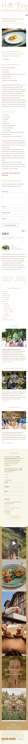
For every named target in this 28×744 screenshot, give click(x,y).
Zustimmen (5, 738)
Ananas (14, 237)
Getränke (5, 307)
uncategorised (5, 315)
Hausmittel (4, 297)
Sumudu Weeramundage (12, 23)
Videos (3, 317)
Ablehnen (12, 738)
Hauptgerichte (7, 309)
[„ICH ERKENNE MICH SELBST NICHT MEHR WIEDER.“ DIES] (14, 640)
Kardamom (7, 239)
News (3, 301)
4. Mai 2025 (4, 23)
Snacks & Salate (7, 311)
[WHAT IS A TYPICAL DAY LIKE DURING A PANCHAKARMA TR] (14, 672)
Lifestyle (4, 299)
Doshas (4, 293)
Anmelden (14, 517)
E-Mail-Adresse (6, 212)
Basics (3, 291)
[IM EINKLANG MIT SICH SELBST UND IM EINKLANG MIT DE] (14, 543)
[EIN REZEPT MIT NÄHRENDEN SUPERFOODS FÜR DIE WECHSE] (14, 575)
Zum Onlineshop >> (9, 443)
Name (4, 206)
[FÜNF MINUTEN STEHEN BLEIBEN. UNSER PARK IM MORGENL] (14, 704)
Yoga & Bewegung (6, 319)
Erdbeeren (18, 237)
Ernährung (5, 295)
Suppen (5, 313)
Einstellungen (15, 736)
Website (4, 218)
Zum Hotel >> (7, 401)
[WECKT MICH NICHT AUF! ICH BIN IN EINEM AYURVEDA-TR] (14, 607)
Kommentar (5, 191)
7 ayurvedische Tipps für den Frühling (7, 278)
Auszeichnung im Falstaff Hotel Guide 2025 (20, 279)
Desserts (6, 237)
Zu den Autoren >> (8, 362)
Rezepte (4, 303)
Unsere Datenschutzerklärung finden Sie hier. (11, 508)
